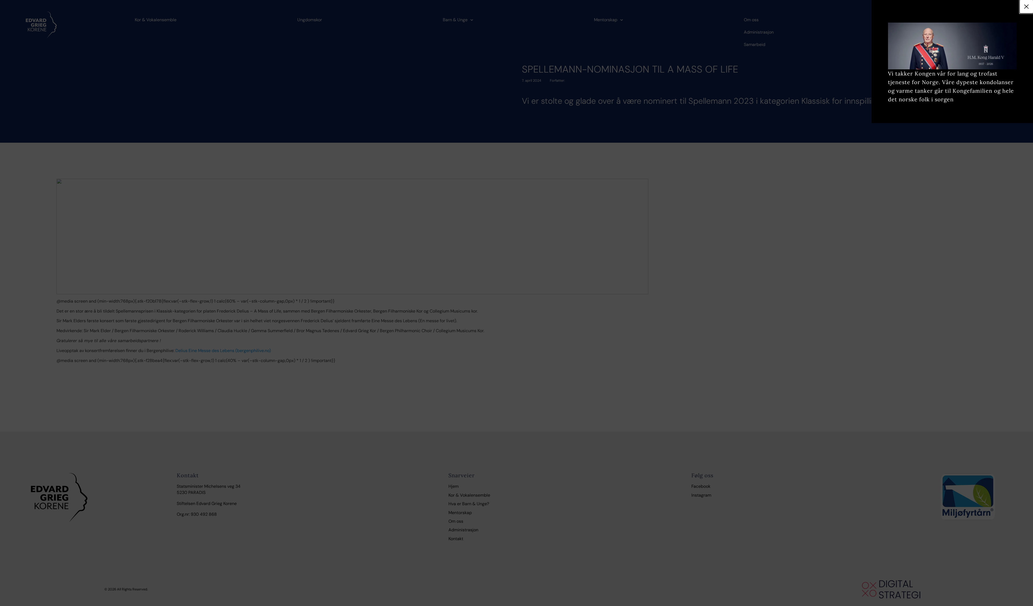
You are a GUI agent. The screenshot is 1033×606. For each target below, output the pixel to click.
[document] (516, 303)
